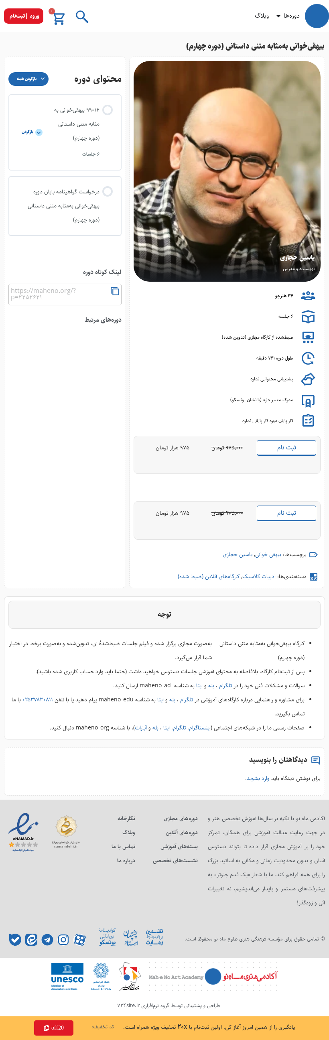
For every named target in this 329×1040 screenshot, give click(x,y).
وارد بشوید (258, 778)
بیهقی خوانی (268, 554)
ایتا (199, 685)
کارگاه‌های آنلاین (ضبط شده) (209, 576)
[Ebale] (15, 940)
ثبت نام (286, 448)
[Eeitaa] (31, 940)
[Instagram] (63, 940)
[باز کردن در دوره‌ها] (278, 16)
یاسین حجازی (237, 554)
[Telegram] (47, 940)
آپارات (141, 727)
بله (211, 685)
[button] (23, 16)
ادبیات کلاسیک (259, 576)
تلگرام (225, 685)
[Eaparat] (79, 940)
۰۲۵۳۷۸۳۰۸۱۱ (37, 699)
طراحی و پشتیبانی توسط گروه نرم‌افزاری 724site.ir (168, 1005)
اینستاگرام (200, 727)
